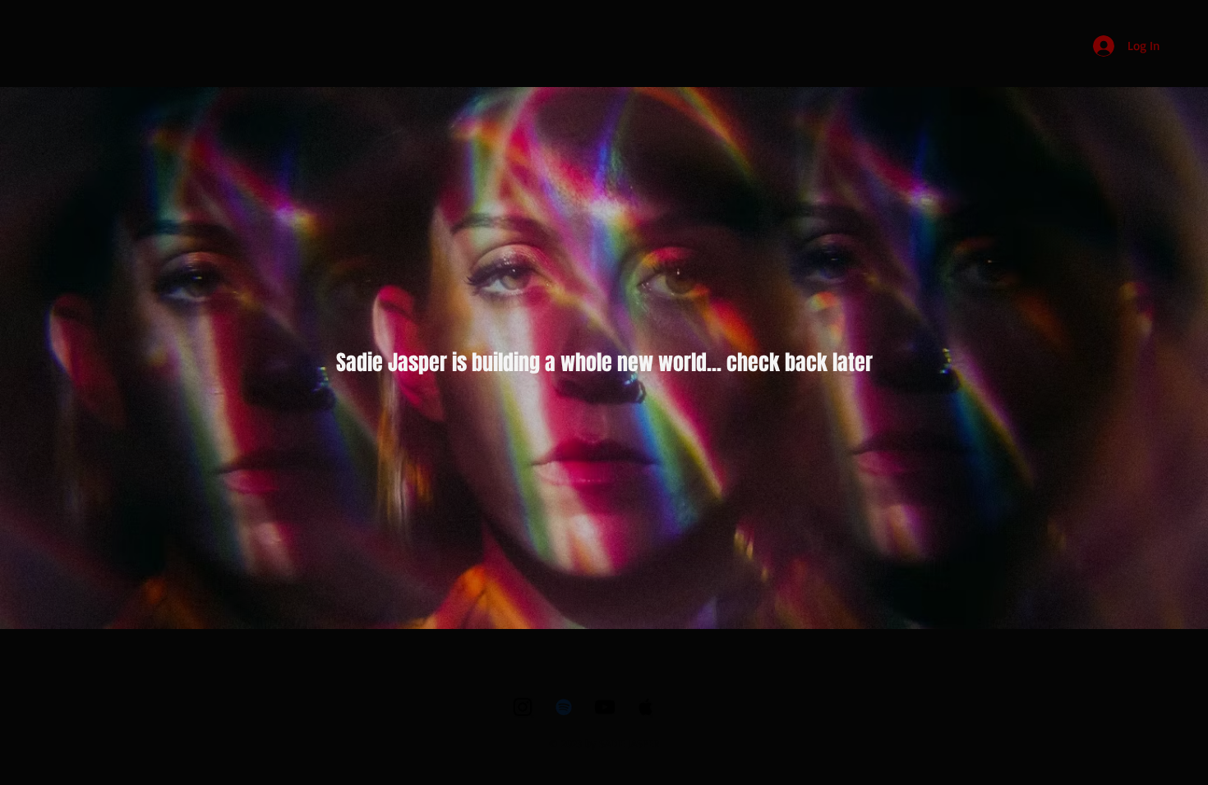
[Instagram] (522, 707)
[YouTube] (604, 707)
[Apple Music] (646, 707)
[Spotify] (563, 707)
